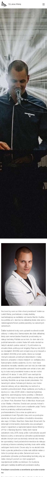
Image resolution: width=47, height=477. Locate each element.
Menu (43, 4)
